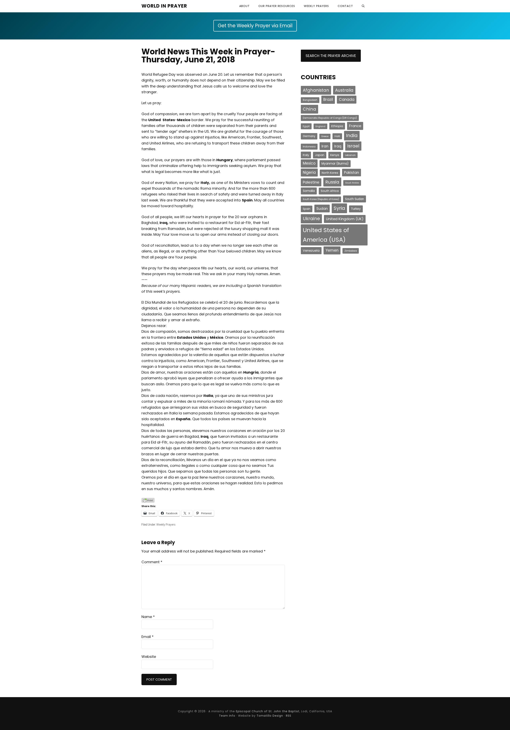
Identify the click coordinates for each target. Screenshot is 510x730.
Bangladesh (310, 100)
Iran (325, 146)
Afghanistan (316, 90)
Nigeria (309, 172)
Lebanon (350, 155)
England (320, 126)
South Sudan (354, 199)
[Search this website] (363, 6)
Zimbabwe (350, 250)
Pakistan (351, 172)
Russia (332, 182)
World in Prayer (164, 6)
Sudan (322, 208)
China (309, 109)
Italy (306, 155)
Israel (353, 146)
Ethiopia (337, 126)
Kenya (334, 155)
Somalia (309, 191)
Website (148, 656)
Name (148, 616)
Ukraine (311, 219)
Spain (306, 209)
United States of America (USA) (326, 235)
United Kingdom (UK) (345, 218)
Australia (344, 90)
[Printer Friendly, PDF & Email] (148, 500)
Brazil (328, 99)
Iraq (337, 146)
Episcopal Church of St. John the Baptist (267, 711)
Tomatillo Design (270, 716)
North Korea (330, 173)
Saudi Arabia (352, 182)
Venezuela (311, 250)
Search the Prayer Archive (331, 55)
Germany (309, 136)
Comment (151, 561)
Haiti (337, 136)
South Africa (330, 191)
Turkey (356, 209)
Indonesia (309, 146)
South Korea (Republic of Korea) (321, 199)
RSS (288, 716)
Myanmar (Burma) (335, 163)
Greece (325, 136)
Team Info (227, 716)
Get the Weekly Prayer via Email (255, 25)
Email (147, 636)
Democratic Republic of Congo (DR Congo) (330, 118)
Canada (346, 99)
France (355, 125)
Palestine (311, 182)
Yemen (332, 250)
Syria (339, 208)
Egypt (306, 126)
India (352, 135)
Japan (319, 155)
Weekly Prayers (166, 524)
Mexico (309, 163)
